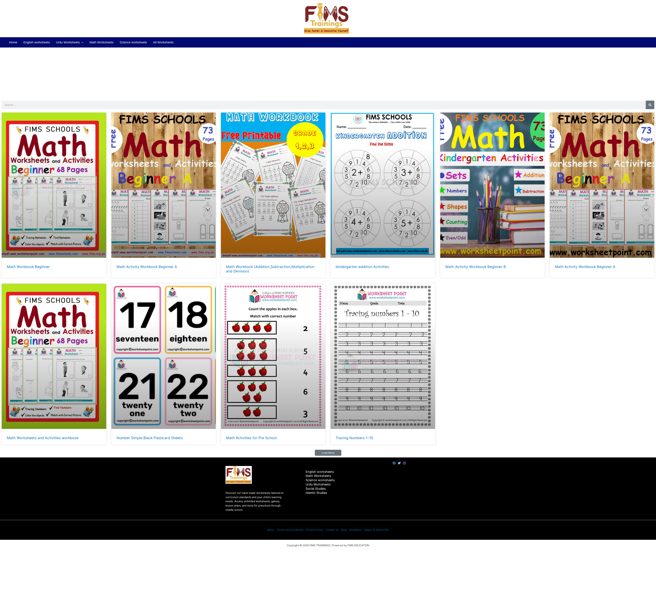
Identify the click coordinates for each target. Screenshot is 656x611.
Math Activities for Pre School (251, 438)
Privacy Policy (314, 529)
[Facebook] (394, 463)
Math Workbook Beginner (28, 267)
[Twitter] (399, 463)
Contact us (332, 529)
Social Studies (316, 488)
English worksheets (36, 42)
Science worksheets (133, 42)
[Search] (650, 105)
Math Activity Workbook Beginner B (475, 267)
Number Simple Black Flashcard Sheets (150, 438)
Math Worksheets (101, 42)
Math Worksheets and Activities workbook (43, 438)
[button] (81, 42)
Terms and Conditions (290, 529)
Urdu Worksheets (68, 42)
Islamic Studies (316, 493)
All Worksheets (163, 42)
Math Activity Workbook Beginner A (147, 267)
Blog (344, 529)
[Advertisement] (328, 73)
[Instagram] (404, 463)
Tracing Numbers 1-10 (354, 438)
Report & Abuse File (377, 529)
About (270, 529)
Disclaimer (355, 529)
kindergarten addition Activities (362, 267)
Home (13, 42)
